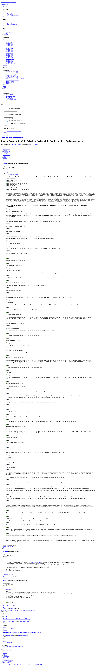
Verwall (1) (8, 83)
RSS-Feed (5, 657)
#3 (3, 607)
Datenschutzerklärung (8, 661)
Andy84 (5, 551)
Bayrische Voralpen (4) (11, 82)
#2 (3, 575)
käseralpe (5, 150)
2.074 (7, 169)
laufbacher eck (6, 153)
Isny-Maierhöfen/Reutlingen (12, 174)
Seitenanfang (6, 656)
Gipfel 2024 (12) (9, 43)
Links (4, 86)
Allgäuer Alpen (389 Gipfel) (12, 71)
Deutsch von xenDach (34, 664)
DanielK (5, 580)
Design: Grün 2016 (7, 650)
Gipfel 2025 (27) (9, 42)
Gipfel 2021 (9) (9, 47)
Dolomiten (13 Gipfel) (10, 75)
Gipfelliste (5, 34)
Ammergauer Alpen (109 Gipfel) (13, 72)
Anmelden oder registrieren (8, 2)
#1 (3, 547)
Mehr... (5, 132)
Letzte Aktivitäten (9, 14)
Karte (4, 84)
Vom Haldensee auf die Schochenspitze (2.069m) (16, 619)
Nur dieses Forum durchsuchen (15, 122)
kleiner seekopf (6, 151)
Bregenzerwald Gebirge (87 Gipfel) (13, 74)
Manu (4, 608)
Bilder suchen (9, 32)
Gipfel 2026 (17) (9, 40)
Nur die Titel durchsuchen (14, 108)
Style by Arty (6, 662)
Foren (4, 16)
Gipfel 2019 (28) (9, 49)
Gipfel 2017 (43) (9, 51)
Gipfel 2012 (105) (10, 57)
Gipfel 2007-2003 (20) (11, 63)
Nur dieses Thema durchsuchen (15, 120)
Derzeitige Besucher (10, 97)
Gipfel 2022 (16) (9, 45)
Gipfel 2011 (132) (10, 59)
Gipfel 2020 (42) (9, 48)
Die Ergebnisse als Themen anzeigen (19, 123)
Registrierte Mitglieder (10, 96)
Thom (10, 576)
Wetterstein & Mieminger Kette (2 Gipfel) (15, 78)
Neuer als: (4, 116)
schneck (5, 157)
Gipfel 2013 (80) (9, 56)
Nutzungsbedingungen (8, 660)
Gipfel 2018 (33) (9, 50)
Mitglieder (5, 88)
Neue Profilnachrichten (11, 99)
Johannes (5, 576)
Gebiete (5, 65)
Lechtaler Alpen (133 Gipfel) (12, 77)
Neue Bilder (8, 33)
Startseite (5, 6)
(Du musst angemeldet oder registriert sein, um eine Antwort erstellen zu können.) (18, 610)
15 (6, 557)
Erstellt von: (4, 110)
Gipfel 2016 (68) (9, 53)
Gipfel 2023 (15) (9, 44)
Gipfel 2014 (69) (9, 55)
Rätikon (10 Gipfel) (10, 81)
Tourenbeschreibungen (16, 144)
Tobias (31, 144)
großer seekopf (6, 149)
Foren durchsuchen (10, 13)
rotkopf (4, 156)
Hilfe (4, 654)
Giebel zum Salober (68, 396)
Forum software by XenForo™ (13, 664)
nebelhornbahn (6, 155)
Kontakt (5, 653)
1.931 (7, 172)
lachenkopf (5, 152)
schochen (5, 158)
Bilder (4, 25)
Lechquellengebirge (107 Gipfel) (13, 76)
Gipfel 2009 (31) (9, 61)
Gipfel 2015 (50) (9, 54)
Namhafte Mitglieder (10, 94)
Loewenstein (8, 589)
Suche (4, 87)
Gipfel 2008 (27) (9, 62)
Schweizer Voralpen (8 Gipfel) (12, 80)
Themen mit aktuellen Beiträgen (13, 15)
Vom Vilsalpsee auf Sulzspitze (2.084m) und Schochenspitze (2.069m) (22, 632)
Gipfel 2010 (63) (9, 60)
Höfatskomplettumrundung (35, 562)
